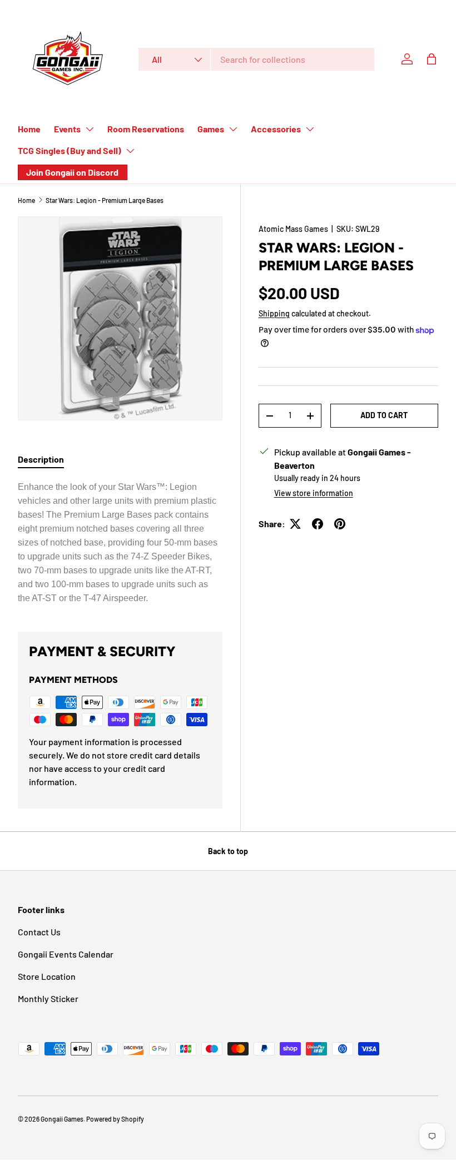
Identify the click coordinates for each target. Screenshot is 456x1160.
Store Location (47, 976)
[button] (431, 59)
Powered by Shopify (115, 1119)
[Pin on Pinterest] (340, 524)
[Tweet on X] (295, 524)
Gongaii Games (62, 1119)
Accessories (276, 128)
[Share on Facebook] (317, 524)
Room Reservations (145, 128)
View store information (313, 493)
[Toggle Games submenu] (233, 129)
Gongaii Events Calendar (65, 954)
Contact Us (39, 931)
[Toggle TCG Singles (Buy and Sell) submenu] (130, 150)
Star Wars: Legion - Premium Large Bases (104, 200)
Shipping (274, 313)
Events (67, 128)
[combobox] (256, 59)
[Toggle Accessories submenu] (309, 129)
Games (210, 128)
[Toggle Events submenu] (89, 129)
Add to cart (384, 415)
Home (29, 128)
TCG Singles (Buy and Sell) (69, 150)
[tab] (41, 459)
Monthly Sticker (48, 998)
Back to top (228, 851)
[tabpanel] (120, 542)
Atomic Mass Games (293, 229)
